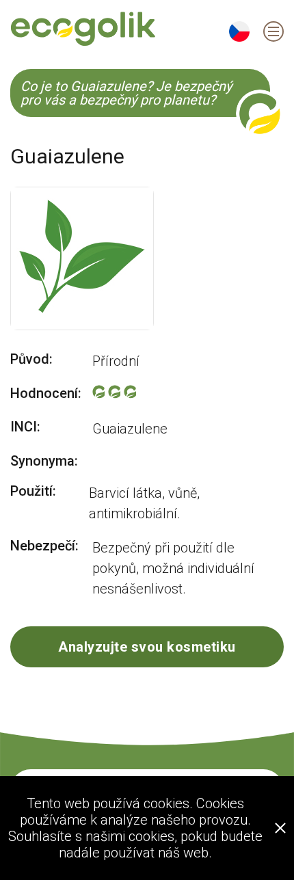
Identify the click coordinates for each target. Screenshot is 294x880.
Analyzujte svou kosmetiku (147, 647)
